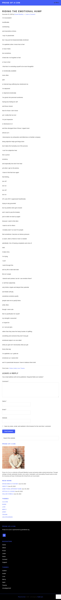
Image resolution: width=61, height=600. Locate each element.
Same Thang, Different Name (11, 489)
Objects (5, 486)
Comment (5, 381)
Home (4, 545)
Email (4, 409)
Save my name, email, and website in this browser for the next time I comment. (27, 426)
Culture (11, 368)
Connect (4, 559)
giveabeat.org (25, 529)
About (4, 547)
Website (4, 418)
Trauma (23, 368)
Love (18, 368)
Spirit (4, 512)
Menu (57, 2)
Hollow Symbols (7, 494)
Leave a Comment (30, 14)
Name (4, 401)
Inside (15, 368)
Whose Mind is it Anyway (10, 483)
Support (4, 562)
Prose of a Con (11, 3)
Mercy (4, 509)
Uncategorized (7, 517)
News (4, 556)
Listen (4, 553)
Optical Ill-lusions (8, 491)
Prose (4, 550)
